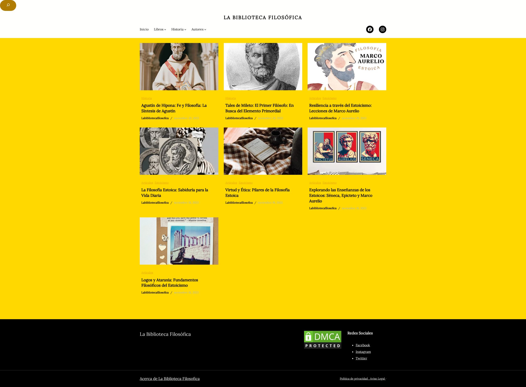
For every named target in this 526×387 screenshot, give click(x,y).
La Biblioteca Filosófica (263, 17)
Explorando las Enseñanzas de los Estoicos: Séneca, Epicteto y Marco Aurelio (340, 195)
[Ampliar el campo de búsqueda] (8, 5)
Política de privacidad (354, 378)
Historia (146, 98)
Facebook (363, 345)
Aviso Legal (378, 378)
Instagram (363, 352)
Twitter (361, 358)
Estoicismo (330, 98)
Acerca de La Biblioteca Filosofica (170, 378)
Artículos (315, 98)
